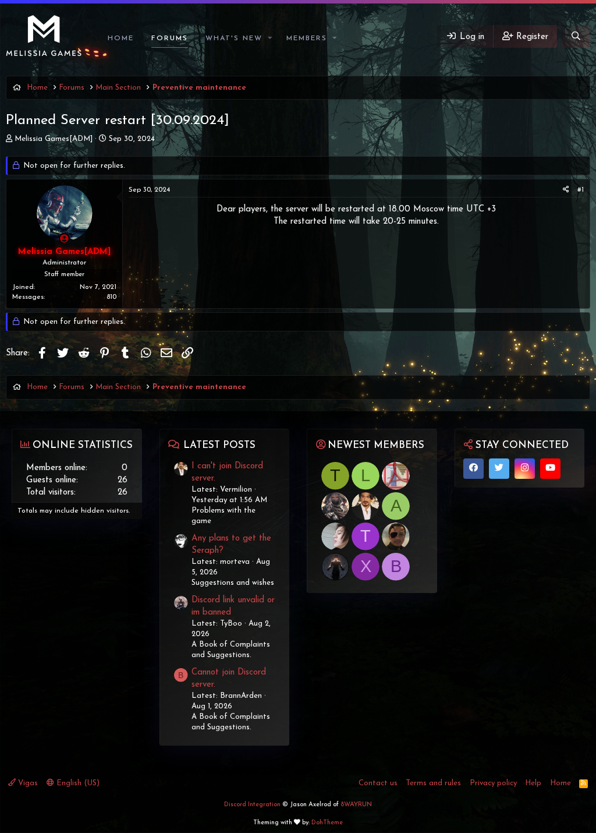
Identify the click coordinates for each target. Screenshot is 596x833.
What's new (233, 38)
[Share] (566, 190)
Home (121, 38)
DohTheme (327, 823)
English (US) (77, 783)
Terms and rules (433, 783)
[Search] (576, 36)
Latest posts (219, 445)
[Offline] (64, 239)
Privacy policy (493, 783)
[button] (271, 38)
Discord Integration (252, 805)
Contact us (378, 783)
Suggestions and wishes (232, 583)
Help (533, 783)
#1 (580, 189)
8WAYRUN (356, 805)
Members (306, 38)
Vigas (27, 783)
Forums (169, 38)
